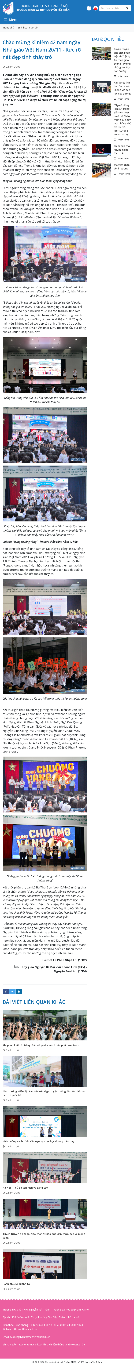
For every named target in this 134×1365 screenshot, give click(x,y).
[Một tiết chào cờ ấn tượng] (103, 170)
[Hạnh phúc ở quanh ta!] (45, 1263)
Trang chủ (8, 27)
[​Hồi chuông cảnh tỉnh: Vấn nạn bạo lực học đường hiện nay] (45, 1121)
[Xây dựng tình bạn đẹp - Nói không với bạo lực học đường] (103, 87)
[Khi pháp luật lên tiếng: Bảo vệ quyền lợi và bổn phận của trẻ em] (45, 1024)
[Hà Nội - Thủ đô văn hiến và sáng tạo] (45, 1167)
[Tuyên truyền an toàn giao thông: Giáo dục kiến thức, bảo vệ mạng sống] (45, 1213)
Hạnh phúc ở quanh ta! (17, 1284)
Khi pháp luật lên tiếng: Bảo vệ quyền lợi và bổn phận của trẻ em (42, 1045)
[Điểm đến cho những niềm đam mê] (103, 150)
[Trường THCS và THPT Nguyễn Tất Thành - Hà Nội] (8, 8)
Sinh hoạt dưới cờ (28, 27)
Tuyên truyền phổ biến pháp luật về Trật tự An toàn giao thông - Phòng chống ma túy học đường (122, 60)
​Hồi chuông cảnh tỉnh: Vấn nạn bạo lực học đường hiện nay (38, 1141)
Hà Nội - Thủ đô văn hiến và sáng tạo (25, 1187)
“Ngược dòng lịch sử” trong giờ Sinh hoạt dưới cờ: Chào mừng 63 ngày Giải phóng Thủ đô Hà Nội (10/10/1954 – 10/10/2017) (122, 119)
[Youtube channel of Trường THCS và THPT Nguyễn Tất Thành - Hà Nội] (95, 8)
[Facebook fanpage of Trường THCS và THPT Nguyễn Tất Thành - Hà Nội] (89, 8)
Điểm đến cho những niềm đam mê (122, 149)
